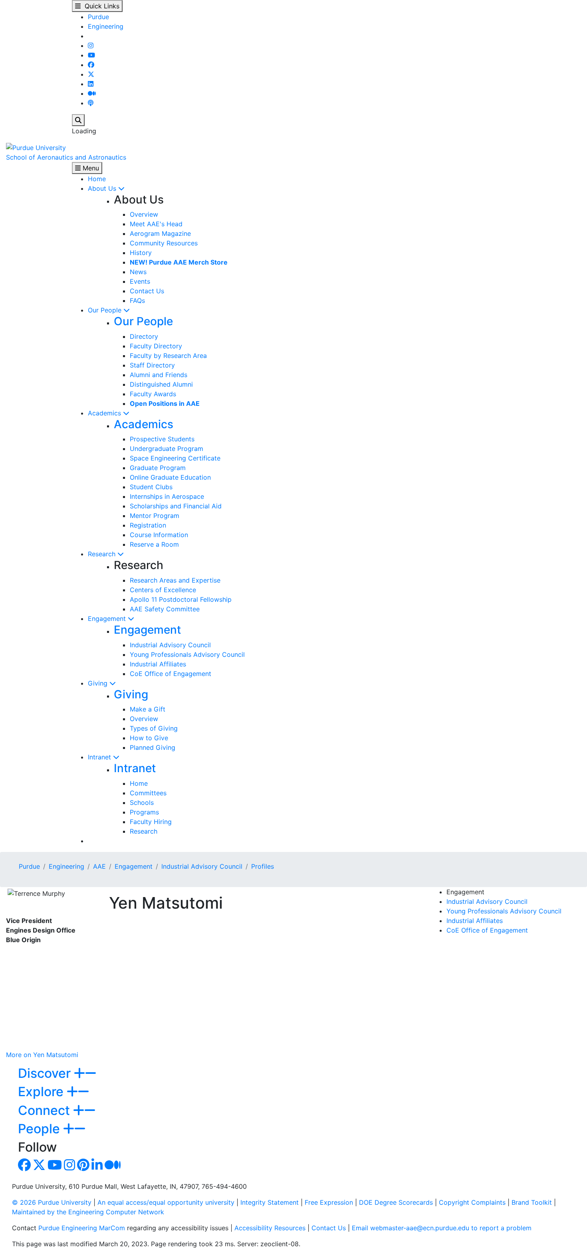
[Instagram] (90, 45)
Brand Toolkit (532, 1202)
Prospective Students (162, 439)
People (40, 1128)
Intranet (100, 757)
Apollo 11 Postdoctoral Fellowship (181, 599)
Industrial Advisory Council (170, 645)
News (138, 272)
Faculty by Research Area (168, 356)
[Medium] (92, 93)
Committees (148, 793)
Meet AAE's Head (156, 224)
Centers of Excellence (163, 590)
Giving (98, 683)
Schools (142, 802)
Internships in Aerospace (167, 496)
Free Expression (329, 1202)
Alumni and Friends (158, 375)
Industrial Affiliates (158, 664)
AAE (99, 866)
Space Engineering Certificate (175, 458)
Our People (105, 310)
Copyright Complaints (472, 1202)
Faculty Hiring (151, 822)
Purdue (98, 17)
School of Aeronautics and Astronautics (66, 157)
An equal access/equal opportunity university (165, 1202)
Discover (46, 1073)
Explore (42, 1091)
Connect (45, 1110)
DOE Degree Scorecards (396, 1202)
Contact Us (147, 291)
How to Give (149, 738)
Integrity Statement (269, 1202)
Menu (90, 168)
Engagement (108, 619)
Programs (144, 812)
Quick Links (100, 6)
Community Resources (164, 243)
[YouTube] (91, 55)
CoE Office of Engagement (170, 674)
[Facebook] (91, 65)
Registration (148, 525)
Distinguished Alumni (161, 384)
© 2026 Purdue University (51, 1202)
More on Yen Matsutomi (42, 1055)
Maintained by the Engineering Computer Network (88, 1212)
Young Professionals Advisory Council (187, 654)
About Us (103, 188)
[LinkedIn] (90, 84)
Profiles (262, 866)
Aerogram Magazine (160, 233)
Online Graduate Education (170, 477)
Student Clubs (151, 487)
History (141, 253)
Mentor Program (154, 516)
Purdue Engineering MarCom (81, 1228)
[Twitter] (91, 74)
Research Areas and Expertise (175, 580)
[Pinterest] (83, 1167)
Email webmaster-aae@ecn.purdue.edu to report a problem (441, 1228)
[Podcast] (90, 103)
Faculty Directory (156, 346)
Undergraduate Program (166, 449)
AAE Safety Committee (165, 609)
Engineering (105, 26)
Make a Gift (147, 709)
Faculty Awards (153, 394)
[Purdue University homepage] (36, 147)
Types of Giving (154, 728)
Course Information (159, 535)
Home (97, 179)
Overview (144, 214)
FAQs (137, 300)
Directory (144, 336)
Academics (105, 413)
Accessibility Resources (269, 1228)
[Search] (78, 120)
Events (140, 281)
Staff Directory (152, 365)
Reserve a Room (154, 544)
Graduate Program (158, 468)
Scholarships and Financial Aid (176, 506)
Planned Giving (152, 747)
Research (102, 554)
